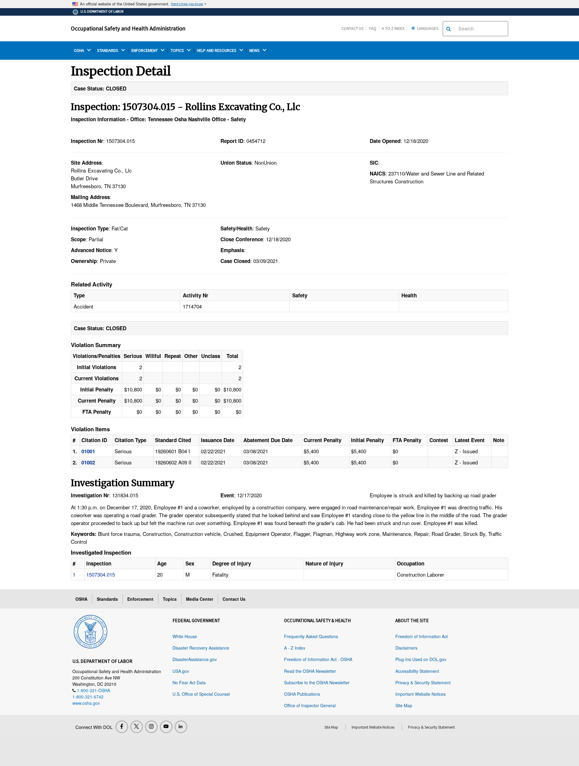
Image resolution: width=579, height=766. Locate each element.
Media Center (199, 599)
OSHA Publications (302, 694)
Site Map (403, 705)
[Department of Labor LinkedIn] (181, 726)
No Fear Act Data (189, 682)
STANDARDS (108, 50)
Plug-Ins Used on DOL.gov (420, 659)
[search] (448, 28)
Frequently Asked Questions (311, 636)
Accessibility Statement (417, 671)
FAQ (372, 28)
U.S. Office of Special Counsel (201, 694)
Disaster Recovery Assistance (200, 648)
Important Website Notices (420, 694)
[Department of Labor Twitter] (136, 726)
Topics (170, 599)
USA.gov (180, 671)
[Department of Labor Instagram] (151, 726)
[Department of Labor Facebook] (121, 726)
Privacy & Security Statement (423, 682)
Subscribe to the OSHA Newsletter (317, 682)
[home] (90, 631)
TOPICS (178, 50)
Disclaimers (406, 648)
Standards (107, 599)
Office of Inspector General (310, 705)
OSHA (79, 50)
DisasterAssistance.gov (194, 659)
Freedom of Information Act (421, 636)
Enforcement (140, 599)
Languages (427, 28)
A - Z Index (294, 648)
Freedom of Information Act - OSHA (318, 659)
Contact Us (352, 28)
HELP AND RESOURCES (217, 50)
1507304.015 (100, 574)
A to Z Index (393, 28)
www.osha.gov (86, 703)
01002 (88, 462)
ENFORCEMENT (145, 50)
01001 (88, 451)
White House (184, 636)
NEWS (255, 50)
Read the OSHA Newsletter (310, 671)
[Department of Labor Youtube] (166, 726)
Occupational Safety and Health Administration (128, 28)
